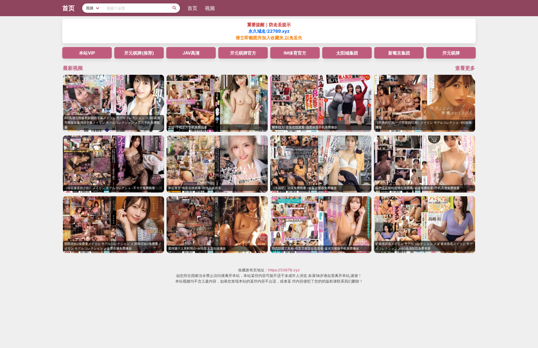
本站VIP (87, 52)
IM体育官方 (295, 52)
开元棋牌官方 (243, 52)
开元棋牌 (451, 52)
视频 (210, 8)
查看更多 (465, 68)
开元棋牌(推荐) (139, 52)
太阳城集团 (347, 52)
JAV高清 (191, 52)
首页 (192, 8)
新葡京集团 (399, 52)
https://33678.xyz (284, 270)
